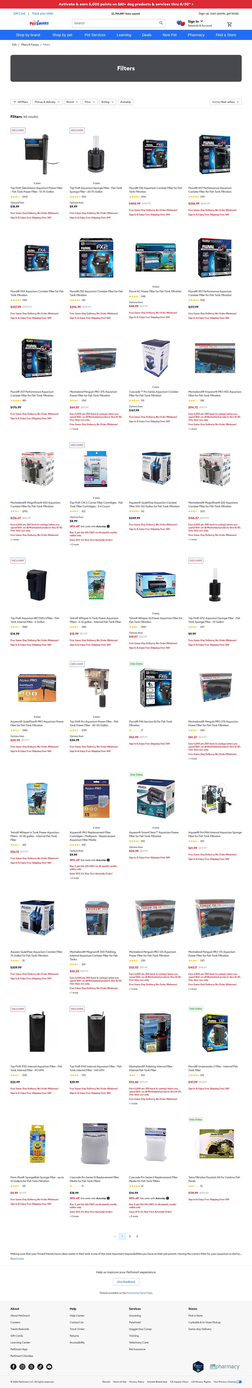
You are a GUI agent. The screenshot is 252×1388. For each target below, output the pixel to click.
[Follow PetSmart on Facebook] (13, 1367)
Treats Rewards (19, 1329)
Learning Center (20, 1342)
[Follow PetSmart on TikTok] (40, 1367)
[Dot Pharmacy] (225, 1366)
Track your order (42, 13)
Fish (14, 44)
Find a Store (195, 1315)
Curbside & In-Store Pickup (204, 1322)
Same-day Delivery (200, 1329)
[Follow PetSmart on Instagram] (22, 1367)
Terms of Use (119, 1381)
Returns (74, 1335)
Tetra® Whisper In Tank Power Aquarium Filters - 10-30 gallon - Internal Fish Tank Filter (34, 836)
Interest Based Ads (157, 1381)
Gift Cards (16, 1335)
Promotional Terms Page (139, 1293)
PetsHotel (135, 1322)
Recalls (106, 1381)
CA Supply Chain (179, 1381)
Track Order (77, 1329)
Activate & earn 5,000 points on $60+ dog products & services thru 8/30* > (126, 4)
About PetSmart (20, 1315)
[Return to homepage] (39, 22)
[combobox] (118, 23)
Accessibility (77, 1342)
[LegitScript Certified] (198, 1367)
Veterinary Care (138, 1342)
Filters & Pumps (30, 44)
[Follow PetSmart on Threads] (31, 1367)
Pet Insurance (137, 1349)
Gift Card (19, 13)
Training (134, 1335)
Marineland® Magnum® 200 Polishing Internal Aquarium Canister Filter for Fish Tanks (94, 955)
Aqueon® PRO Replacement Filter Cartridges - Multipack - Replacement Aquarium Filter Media (92, 836)
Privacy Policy (136, 1381)
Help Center (77, 1315)
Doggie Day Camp (140, 1329)
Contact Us (76, 1322)
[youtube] (49, 1367)
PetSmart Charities (21, 1356)
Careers (15, 1322)
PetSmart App (18, 1349)
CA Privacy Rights (201, 1381)
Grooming (135, 1315)
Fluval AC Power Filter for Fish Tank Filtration (155, 291)
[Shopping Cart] (234, 24)
